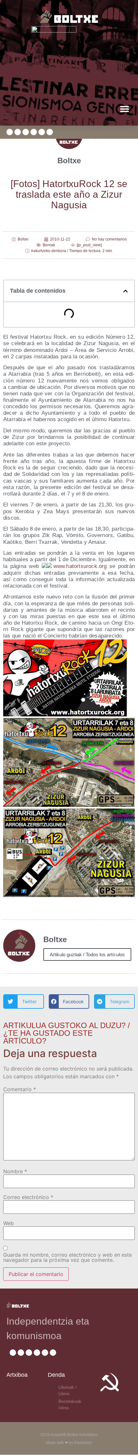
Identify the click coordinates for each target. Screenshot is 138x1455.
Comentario (19, 1089)
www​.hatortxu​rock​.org (80, 566)
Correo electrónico (28, 1197)
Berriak (49, 245)
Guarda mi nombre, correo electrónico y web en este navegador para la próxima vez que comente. (67, 1257)
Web (8, 1223)
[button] (124, 108)
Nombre (15, 1171)
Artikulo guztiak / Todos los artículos (87, 954)
